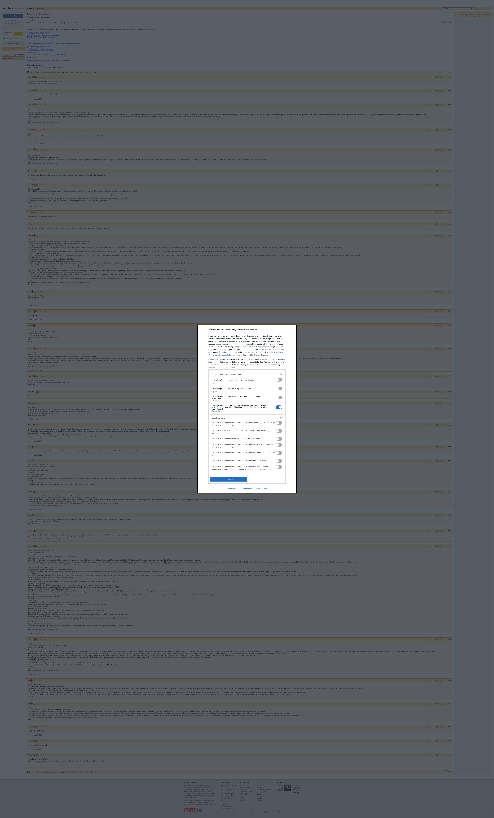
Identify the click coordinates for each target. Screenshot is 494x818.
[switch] (279, 380)
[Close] (291, 329)
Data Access (247, 488)
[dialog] (247, 409)
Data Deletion (232, 488)
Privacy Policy (261, 488)
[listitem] (247, 374)
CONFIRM (228, 479)
